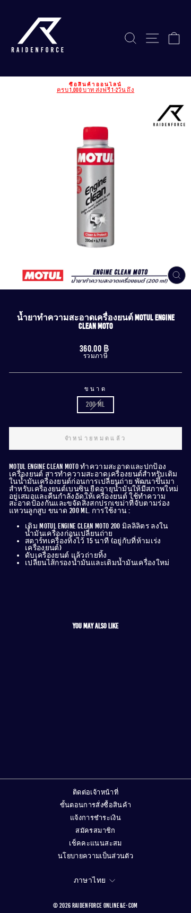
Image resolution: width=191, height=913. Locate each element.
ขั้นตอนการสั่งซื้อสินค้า (96, 805)
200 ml (95, 404)
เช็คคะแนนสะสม (95, 843)
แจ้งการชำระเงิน (95, 818)
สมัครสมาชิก (95, 830)
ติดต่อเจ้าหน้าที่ (95, 792)
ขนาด (95, 389)
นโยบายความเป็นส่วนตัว (95, 856)
